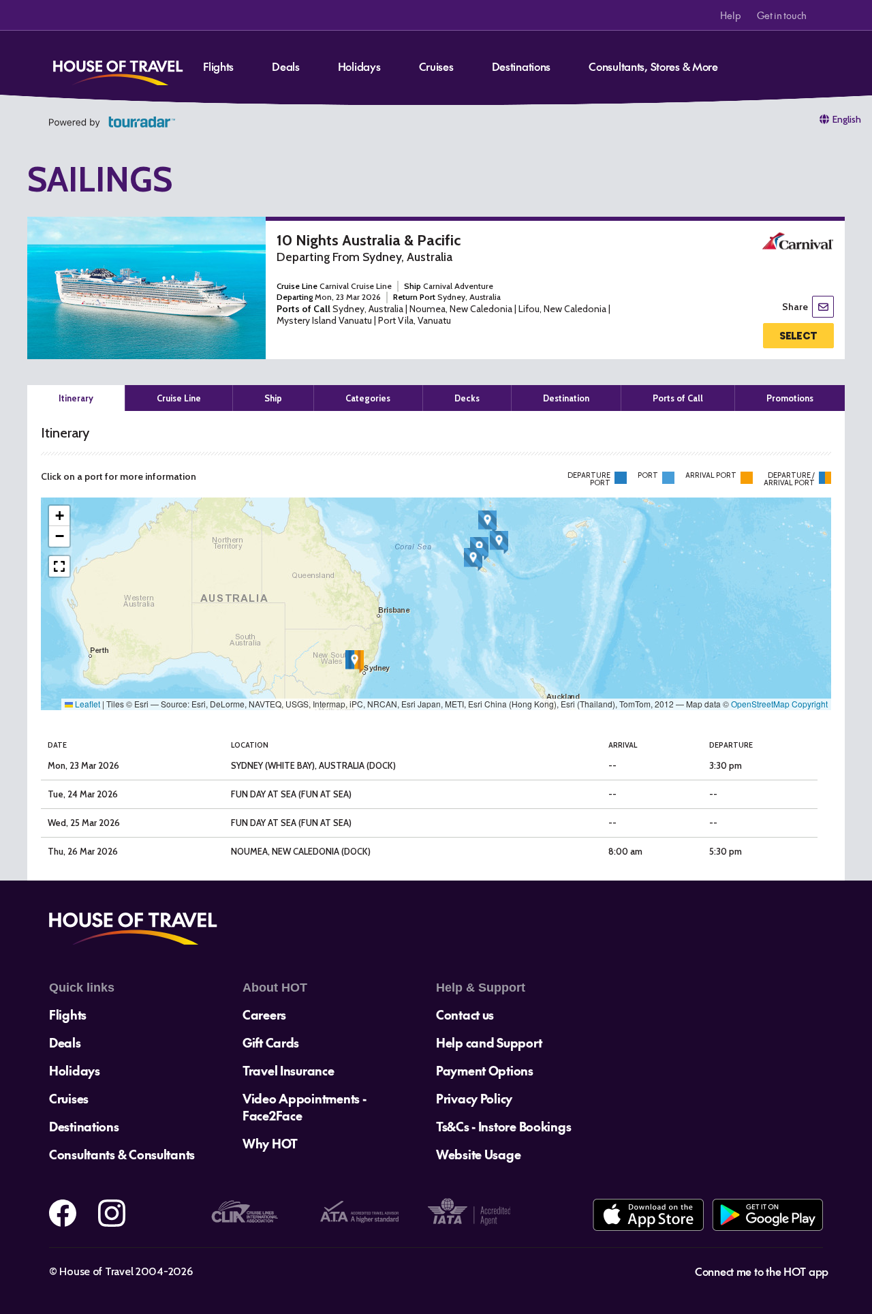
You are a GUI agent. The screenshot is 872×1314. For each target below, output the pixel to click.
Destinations (521, 66)
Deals (286, 66)
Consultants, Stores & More (653, 66)
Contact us (465, 1014)
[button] (354, 661)
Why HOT (270, 1143)
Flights (218, 66)
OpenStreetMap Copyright (779, 704)
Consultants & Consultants (122, 1154)
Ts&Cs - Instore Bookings (503, 1126)
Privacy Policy (474, 1098)
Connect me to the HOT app (761, 1271)
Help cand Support (489, 1042)
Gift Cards (271, 1042)
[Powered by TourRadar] (112, 122)
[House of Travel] (118, 68)
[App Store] (648, 1215)
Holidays (359, 66)
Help (730, 15)
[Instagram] (111, 1213)
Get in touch (782, 15)
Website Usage (478, 1154)
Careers (264, 1014)
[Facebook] (62, 1213)
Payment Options (484, 1070)
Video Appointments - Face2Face (304, 1107)
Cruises (436, 66)
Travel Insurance (288, 1070)
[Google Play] (767, 1215)
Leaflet (86, 704)
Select (798, 336)
